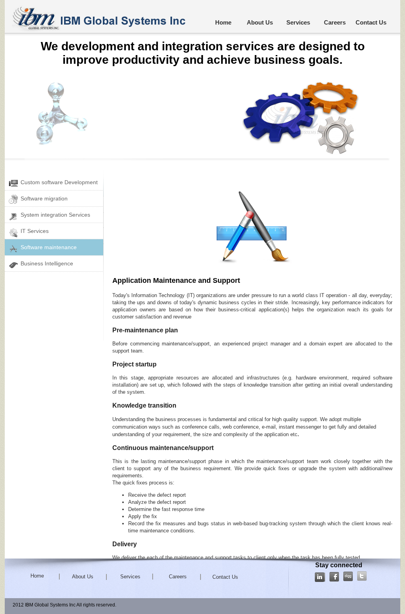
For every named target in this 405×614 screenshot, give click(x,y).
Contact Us (371, 22)
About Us (260, 22)
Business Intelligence (47, 263)
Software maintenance (49, 247)
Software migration (44, 198)
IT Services (35, 231)
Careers (335, 22)
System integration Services (55, 215)
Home (223, 22)
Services (298, 22)
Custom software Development (59, 182)
